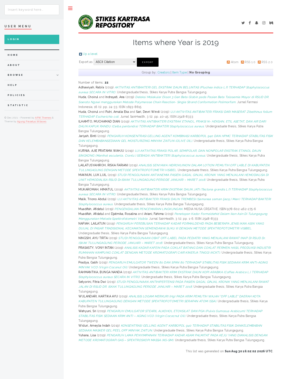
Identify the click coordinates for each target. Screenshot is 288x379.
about (14, 65)
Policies (17, 95)
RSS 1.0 (250, 62)
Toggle (70, 8)
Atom (235, 62)
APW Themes (43, 117)
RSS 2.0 (267, 62)
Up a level (90, 54)
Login (14, 39)
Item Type (179, 72)
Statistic (18, 105)
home (13, 55)
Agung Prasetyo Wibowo (31, 121)
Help (12, 85)
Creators (163, 72)
